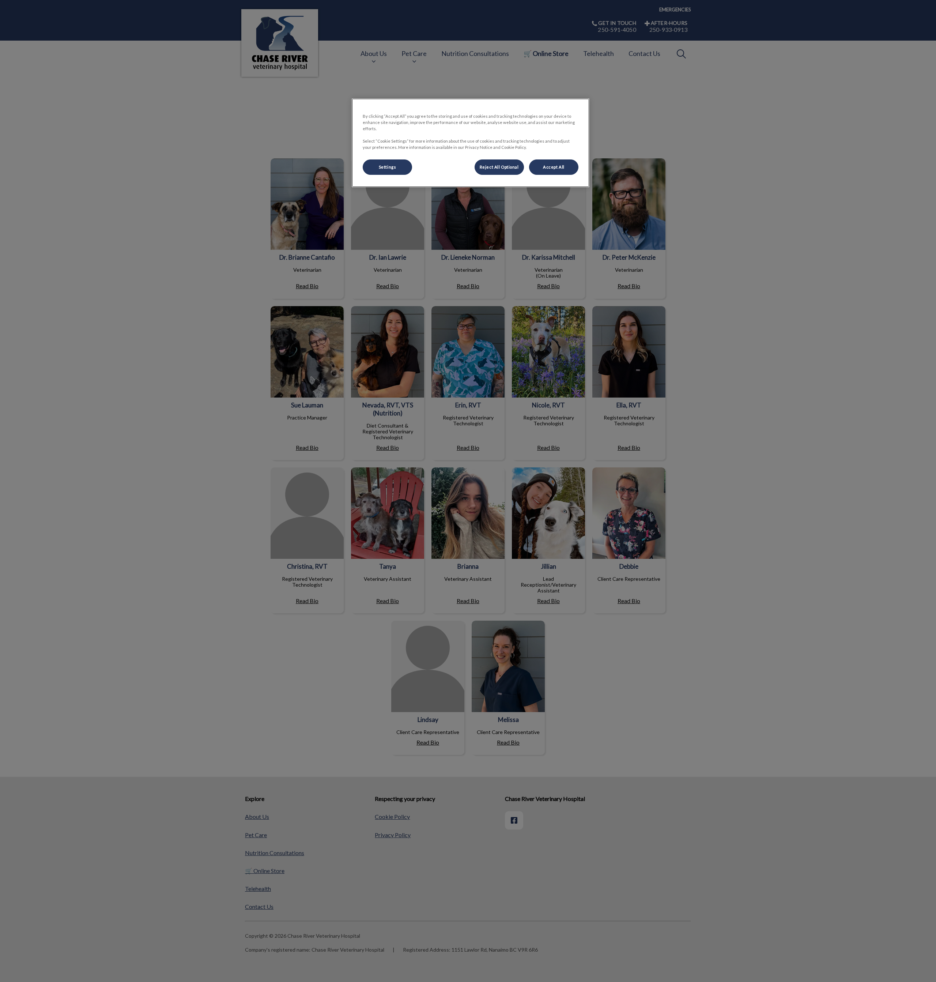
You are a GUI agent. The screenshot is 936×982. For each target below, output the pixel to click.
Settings (387, 167)
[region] (470, 142)
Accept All (554, 167)
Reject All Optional (499, 167)
